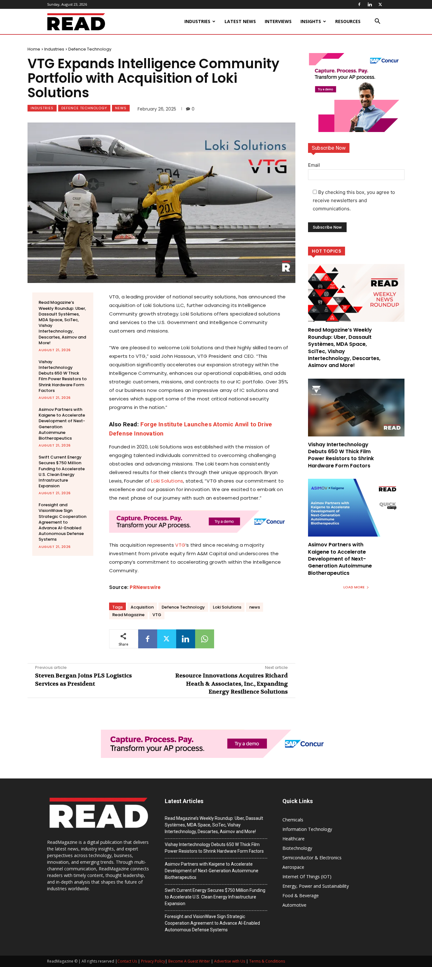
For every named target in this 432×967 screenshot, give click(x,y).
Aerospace (293, 867)
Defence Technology (89, 49)
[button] (377, 22)
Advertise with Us (229, 961)
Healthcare (293, 839)
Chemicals (292, 820)
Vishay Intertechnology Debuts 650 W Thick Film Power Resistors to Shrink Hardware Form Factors (63, 376)
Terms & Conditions (267, 961)
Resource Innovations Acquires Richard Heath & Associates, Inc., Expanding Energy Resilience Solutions (231, 683)
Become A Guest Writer (189, 961)
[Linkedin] (369, 4)
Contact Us (127, 961)
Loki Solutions (167, 480)
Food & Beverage (300, 895)
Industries (197, 21)
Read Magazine (128, 615)
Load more (354, 587)
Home (34, 49)
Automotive (294, 905)
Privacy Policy (153, 961)
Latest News (240, 21)
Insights (310, 21)
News (121, 108)
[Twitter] (380, 4)
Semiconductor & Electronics (312, 858)
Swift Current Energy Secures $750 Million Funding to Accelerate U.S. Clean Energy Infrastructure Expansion (62, 471)
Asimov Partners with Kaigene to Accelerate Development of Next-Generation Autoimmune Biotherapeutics (62, 423)
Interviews (278, 21)
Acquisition (142, 607)
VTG (180, 545)
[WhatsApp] (204, 638)
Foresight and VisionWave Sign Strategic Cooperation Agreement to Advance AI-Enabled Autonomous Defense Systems (62, 522)
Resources (348, 21)
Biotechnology (297, 848)
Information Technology (307, 829)
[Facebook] (359, 4)
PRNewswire (145, 587)
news (254, 607)
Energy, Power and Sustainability (315, 886)
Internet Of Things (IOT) (306, 877)
